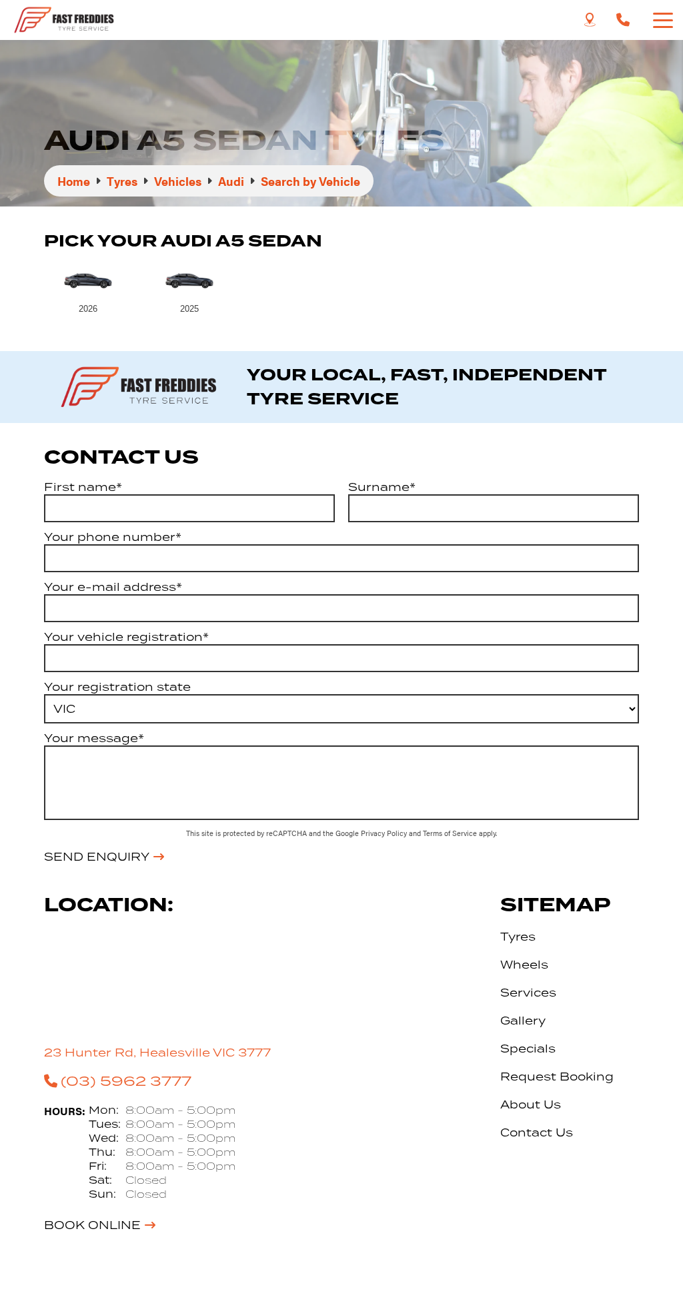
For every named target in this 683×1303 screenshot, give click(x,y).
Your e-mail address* (113, 587)
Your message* (94, 738)
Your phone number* (112, 537)
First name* (83, 487)
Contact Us (536, 1132)
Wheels (524, 964)
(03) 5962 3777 (126, 1080)
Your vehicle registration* (126, 637)
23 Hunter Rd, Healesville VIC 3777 (157, 1052)
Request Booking (557, 1076)
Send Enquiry (96, 856)
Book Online (92, 1225)
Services (528, 992)
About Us (530, 1104)
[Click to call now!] (623, 20)
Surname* (382, 487)
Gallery (523, 1020)
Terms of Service (451, 833)
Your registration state (117, 686)
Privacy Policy (385, 833)
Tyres (518, 936)
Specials (528, 1048)
